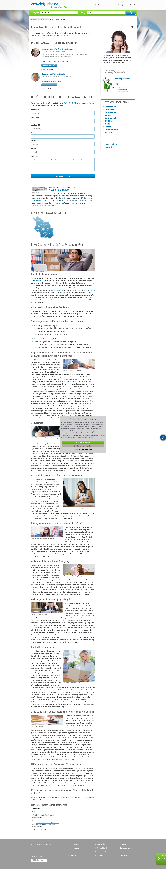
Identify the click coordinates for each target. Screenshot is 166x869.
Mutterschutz (38, 280)
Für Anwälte (131, 5)
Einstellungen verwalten (83, 446)
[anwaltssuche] (49, 8)
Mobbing (40, 203)
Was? (35, 12)
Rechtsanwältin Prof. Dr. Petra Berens (57, 49)
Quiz (123, 5)
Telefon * (34, 141)
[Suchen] (131, 13)
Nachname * (35, 117)
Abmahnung (60, 203)
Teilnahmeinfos (102, 852)
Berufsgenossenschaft (56, 290)
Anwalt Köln (44, 19)
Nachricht (35, 156)
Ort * (32, 133)
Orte (100, 5)
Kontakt (122, 852)
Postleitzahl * (36, 125)
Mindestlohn (90, 290)
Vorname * (35, 109)
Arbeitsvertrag (87, 196)
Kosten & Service (102, 848)
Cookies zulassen (83, 442)
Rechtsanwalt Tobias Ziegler (53, 74)
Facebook (100, 856)
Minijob (38, 198)
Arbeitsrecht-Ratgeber (59, 189)
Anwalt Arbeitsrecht (111, 144)
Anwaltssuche (35, 19)
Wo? (83, 12)
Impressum (124, 844)
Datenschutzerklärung (125, 848)
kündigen (75, 200)
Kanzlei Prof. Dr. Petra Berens (53, 52)
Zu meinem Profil (49, 65)
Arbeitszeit (61, 198)
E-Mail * (34, 148)
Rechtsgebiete (91, 5)
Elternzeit (68, 283)
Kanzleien (73, 856)
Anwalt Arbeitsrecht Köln (57, 19)
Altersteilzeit (50, 285)
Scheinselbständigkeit (50, 300)
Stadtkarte (108, 132)
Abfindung (83, 198)
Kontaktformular (117, 60)
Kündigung (53, 565)
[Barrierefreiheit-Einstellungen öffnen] (163, 437)
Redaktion (123, 856)
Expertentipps (108, 5)
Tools (118, 5)
